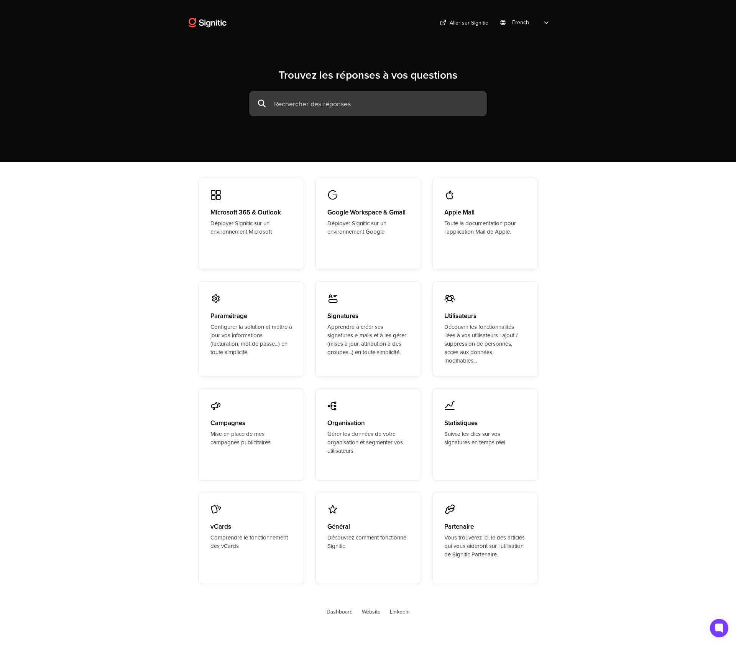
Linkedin (400, 611)
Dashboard (340, 611)
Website (371, 611)
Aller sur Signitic (469, 22)
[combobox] (376, 104)
